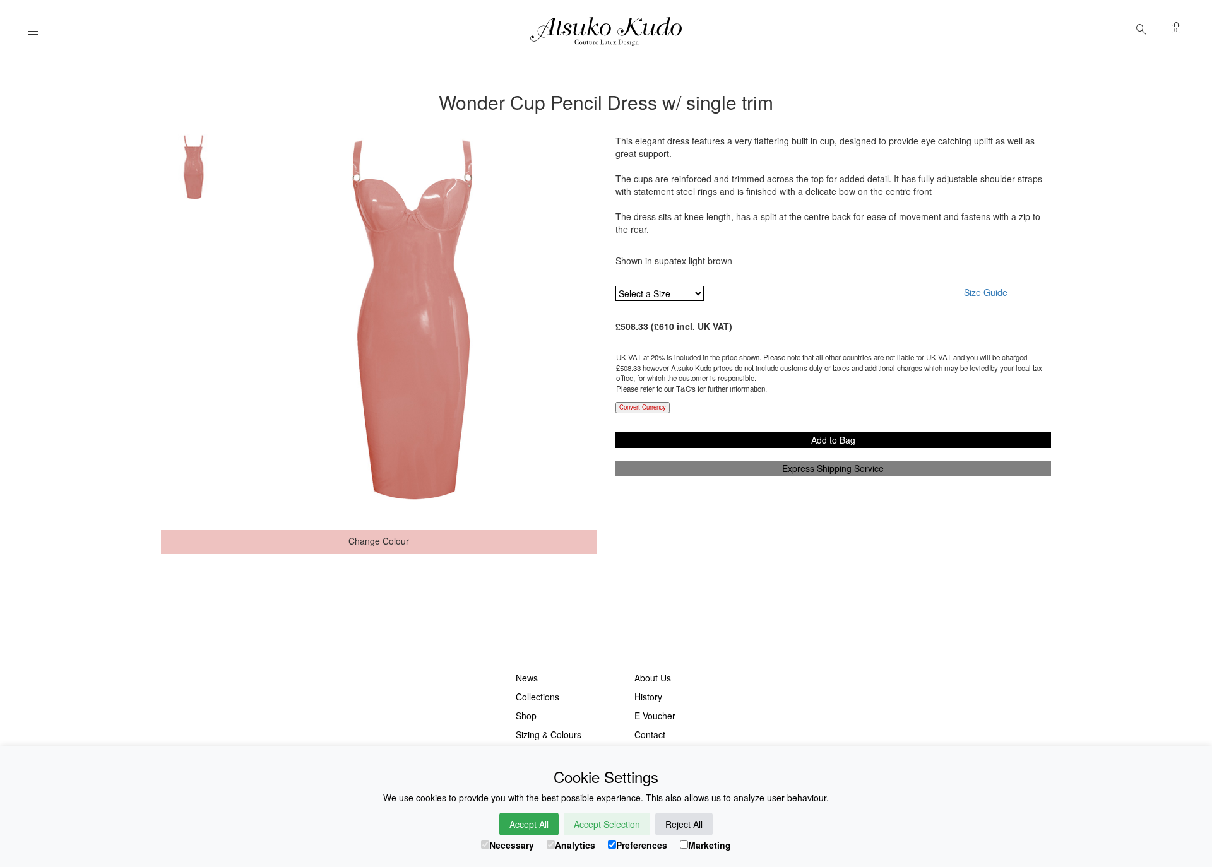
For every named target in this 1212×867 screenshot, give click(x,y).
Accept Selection (607, 824)
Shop (526, 715)
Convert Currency (642, 407)
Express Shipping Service (833, 468)
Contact (649, 734)
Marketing (709, 845)
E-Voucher (654, 715)
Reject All (684, 824)
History (648, 696)
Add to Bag (833, 440)
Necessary (511, 845)
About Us (652, 677)
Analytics (575, 845)
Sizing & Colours (548, 734)
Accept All (529, 824)
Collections (537, 696)
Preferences (641, 845)
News (527, 677)
